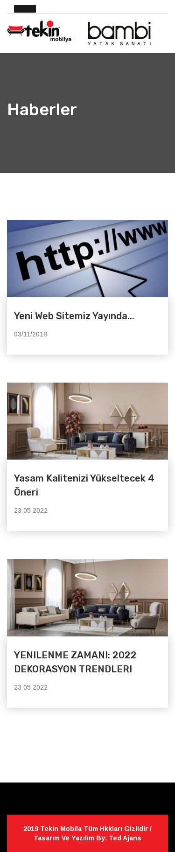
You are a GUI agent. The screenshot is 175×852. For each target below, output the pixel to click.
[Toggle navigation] (163, 29)
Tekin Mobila (62, 828)
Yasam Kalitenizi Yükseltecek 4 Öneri (84, 485)
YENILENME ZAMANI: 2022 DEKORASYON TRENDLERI (75, 662)
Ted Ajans (125, 838)
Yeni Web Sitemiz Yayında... (74, 315)
